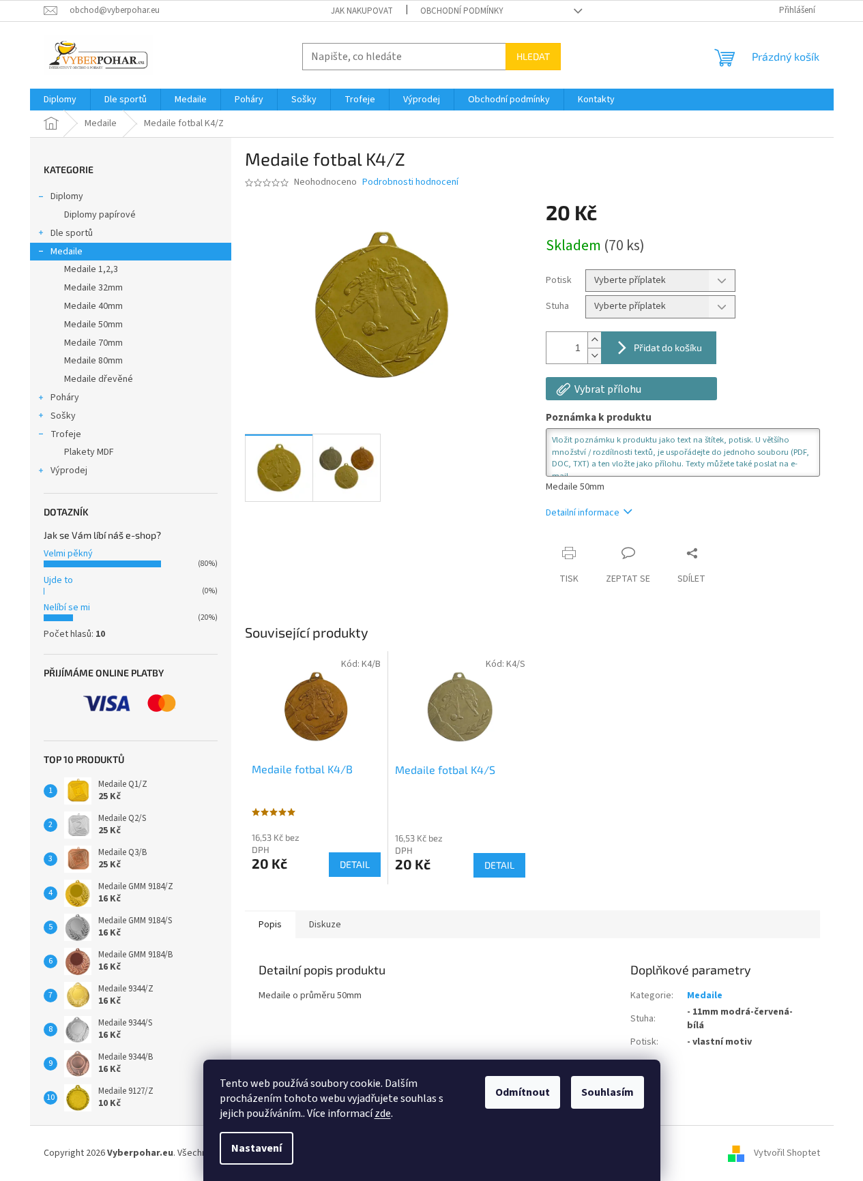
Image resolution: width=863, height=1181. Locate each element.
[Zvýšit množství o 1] (594, 340)
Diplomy (66, 196)
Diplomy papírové (100, 215)
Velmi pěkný (68, 553)
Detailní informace (582, 513)
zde (383, 1113)
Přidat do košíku (668, 347)
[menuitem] (60, 99)
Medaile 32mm (93, 288)
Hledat (533, 56)
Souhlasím (607, 1092)
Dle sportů (71, 233)
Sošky (63, 416)
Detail (355, 864)
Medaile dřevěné (98, 379)
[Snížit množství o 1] (594, 355)
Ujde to (58, 580)
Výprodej (68, 470)
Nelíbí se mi (67, 607)
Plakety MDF (89, 452)
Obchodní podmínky (461, 11)
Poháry (64, 397)
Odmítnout (522, 1092)
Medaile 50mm (93, 324)
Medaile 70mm (93, 343)
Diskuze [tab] (325, 924)
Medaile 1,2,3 (91, 269)
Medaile (66, 251)
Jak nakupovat (362, 11)
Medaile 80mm (93, 361)
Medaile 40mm (93, 306)
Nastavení (256, 1148)
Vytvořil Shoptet (787, 1153)
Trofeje (65, 434)
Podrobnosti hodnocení (410, 182)
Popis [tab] (270, 924)
